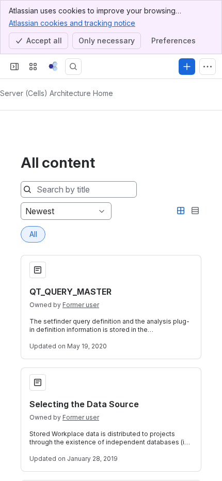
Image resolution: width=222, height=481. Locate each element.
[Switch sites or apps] (33, 66)
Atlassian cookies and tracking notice (72, 23)
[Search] (73, 66)
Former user (80, 305)
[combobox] (26, 211)
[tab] (33, 234)
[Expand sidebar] (14, 66)
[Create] (187, 66)
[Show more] (207, 66)
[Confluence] (53, 66)
